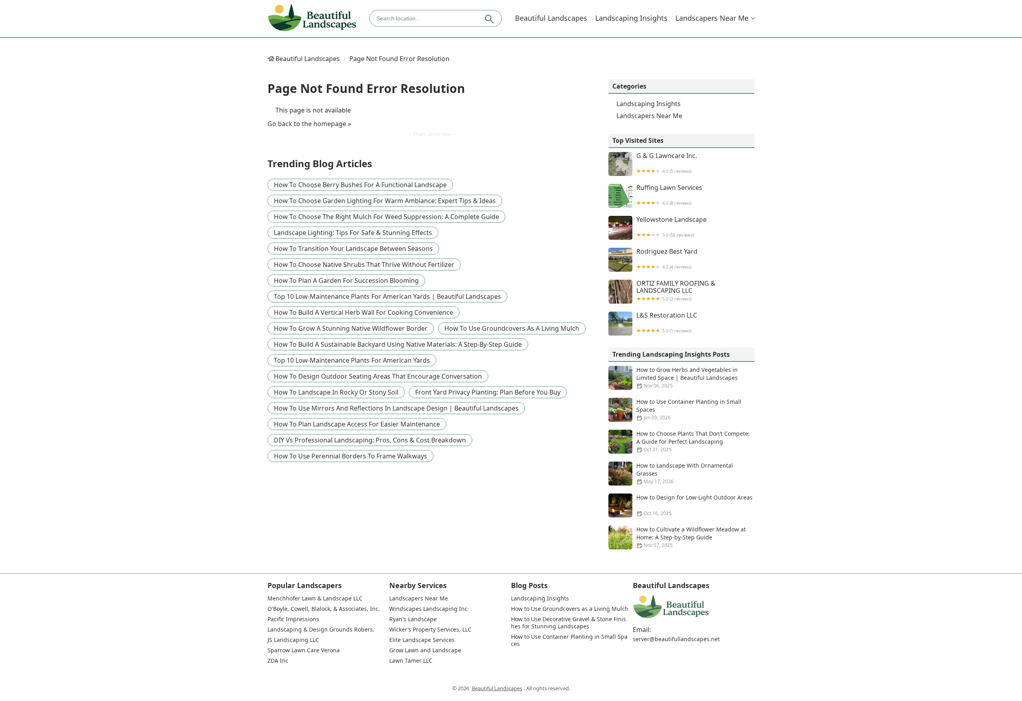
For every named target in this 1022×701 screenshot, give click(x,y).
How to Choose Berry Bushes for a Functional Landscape (360, 184)
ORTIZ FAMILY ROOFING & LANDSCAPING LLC (675, 291)
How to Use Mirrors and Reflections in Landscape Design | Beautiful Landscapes (396, 408)
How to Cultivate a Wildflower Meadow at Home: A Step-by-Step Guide (691, 537)
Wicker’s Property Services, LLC (430, 629)
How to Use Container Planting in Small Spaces (688, 409)
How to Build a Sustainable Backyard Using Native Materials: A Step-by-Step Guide (398, 344)
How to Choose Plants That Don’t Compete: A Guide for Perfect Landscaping (693, 441)
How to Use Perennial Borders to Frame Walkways (350, 456)
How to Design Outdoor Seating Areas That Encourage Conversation (378, 376)
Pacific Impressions (293, 619)
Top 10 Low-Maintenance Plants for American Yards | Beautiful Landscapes (387, 296)
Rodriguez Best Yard (666, 259)
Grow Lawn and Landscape (425, 650)
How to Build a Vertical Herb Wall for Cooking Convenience (363, 312)
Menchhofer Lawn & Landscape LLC (314, 598)
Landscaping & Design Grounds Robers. (320, 629)
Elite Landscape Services (422, 640)
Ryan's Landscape (413, 619)
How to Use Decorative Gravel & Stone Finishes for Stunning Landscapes (568, 623)
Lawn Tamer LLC (410, 660)
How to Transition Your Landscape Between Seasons (353, 248)
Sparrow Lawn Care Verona (303, 650)
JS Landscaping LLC (293, 640)
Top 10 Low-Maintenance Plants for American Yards (352, 360)
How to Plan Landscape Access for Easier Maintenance (357, 424)
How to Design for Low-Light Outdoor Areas (694, 505)
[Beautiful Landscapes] (312, 18)
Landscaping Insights (631, 18)
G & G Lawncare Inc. (666, 163)
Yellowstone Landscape (671, 227)
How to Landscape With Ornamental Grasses (684, 473)
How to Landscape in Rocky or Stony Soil (336, 392)
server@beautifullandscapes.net (676, 639)
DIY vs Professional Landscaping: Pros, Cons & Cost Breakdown (370, 440)
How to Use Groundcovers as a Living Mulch (511, 328)
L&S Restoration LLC (666, 323)
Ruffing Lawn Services (669, 195)
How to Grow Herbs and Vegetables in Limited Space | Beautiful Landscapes (687, 377)
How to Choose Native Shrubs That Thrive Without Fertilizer (364, 264)
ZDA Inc (277, 660)
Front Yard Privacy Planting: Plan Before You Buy (488, 392)
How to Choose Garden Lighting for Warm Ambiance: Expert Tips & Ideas (385, 200)
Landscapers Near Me (712, 18)
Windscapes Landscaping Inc (428, 608)
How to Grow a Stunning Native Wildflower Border (351, 328)
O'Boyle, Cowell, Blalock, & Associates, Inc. (323, 608)
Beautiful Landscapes (551, 18)
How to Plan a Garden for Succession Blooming (346, 280)
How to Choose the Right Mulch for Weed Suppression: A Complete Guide (386, 216)
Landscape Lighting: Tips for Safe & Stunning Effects (353, 232)
